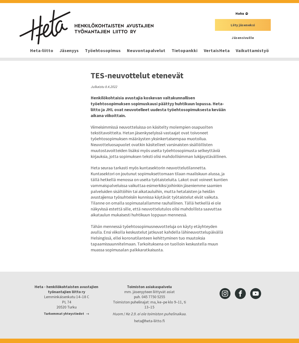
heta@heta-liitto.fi (149, 320)
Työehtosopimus (103, 50)
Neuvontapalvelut (146, 50)
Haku (240, 13)
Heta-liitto (41, 50)
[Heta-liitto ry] (86, 27)
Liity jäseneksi (243, 25)
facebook (240, 293)
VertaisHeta (217, 50)
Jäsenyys (69, 50)
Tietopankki (185, 50)
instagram (225, 293)
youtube (255, 293)
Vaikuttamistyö (252, 50)
